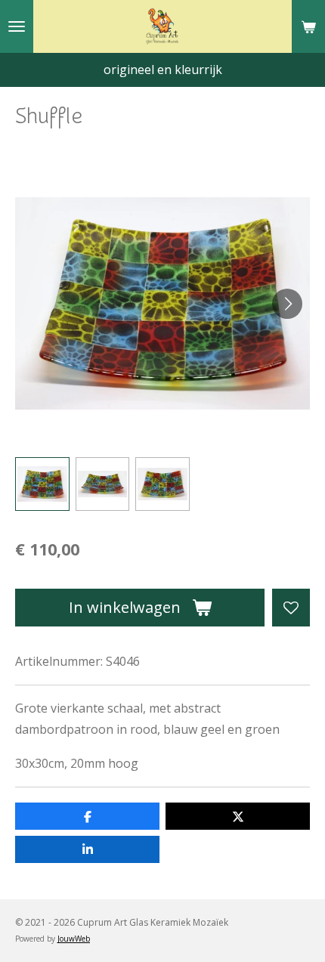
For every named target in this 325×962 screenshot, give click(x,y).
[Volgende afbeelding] (287, 304)
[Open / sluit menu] (16, 26)
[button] (42, 484)
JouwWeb (73, 938)
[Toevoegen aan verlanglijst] (291, 607)
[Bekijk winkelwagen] (308, 26)
